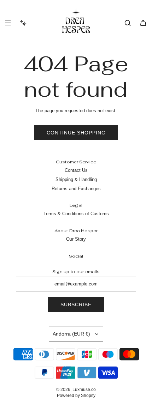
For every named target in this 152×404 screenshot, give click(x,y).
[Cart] (143, 23)
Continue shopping (76, 132)
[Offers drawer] (23, 23)
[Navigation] (8, 23)
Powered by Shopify (76, 395)
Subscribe (76, 304)
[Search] (127, 23)
